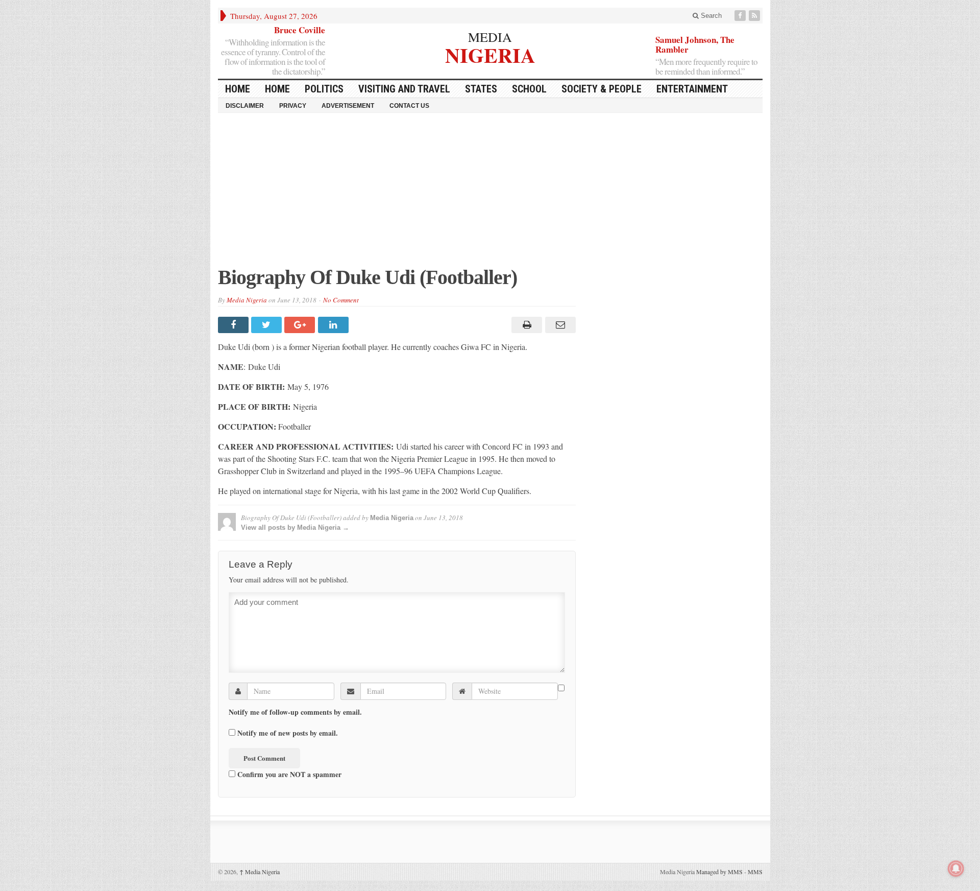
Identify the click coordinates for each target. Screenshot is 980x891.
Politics (324, 89)
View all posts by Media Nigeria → (295, 527)
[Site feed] (755, 15)
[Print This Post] (525, 325)
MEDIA (490, 36)
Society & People (601, 89)
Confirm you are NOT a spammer (288, 774)
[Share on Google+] (300, 325)
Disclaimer (245, 105)
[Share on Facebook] (234, 325)
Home (277, 89)
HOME (237, 89)
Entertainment (692, 89)
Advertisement (348, 105)
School (529, 89)
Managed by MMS (719, 871)
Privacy (292, 105)
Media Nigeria (247, 299)
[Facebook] (741, 15)
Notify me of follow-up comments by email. (295, 712)
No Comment (341, 299)
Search (710, 15)
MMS (755, 871)
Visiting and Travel (404, 89)
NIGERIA (490, 53)
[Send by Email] (558, 325)
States (481, 89)
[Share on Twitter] (267, 325)
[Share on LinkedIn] (334, 325)
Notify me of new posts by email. (287, 733)
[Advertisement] (490, 194)
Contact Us (409, 105)
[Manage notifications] (956, 868)
